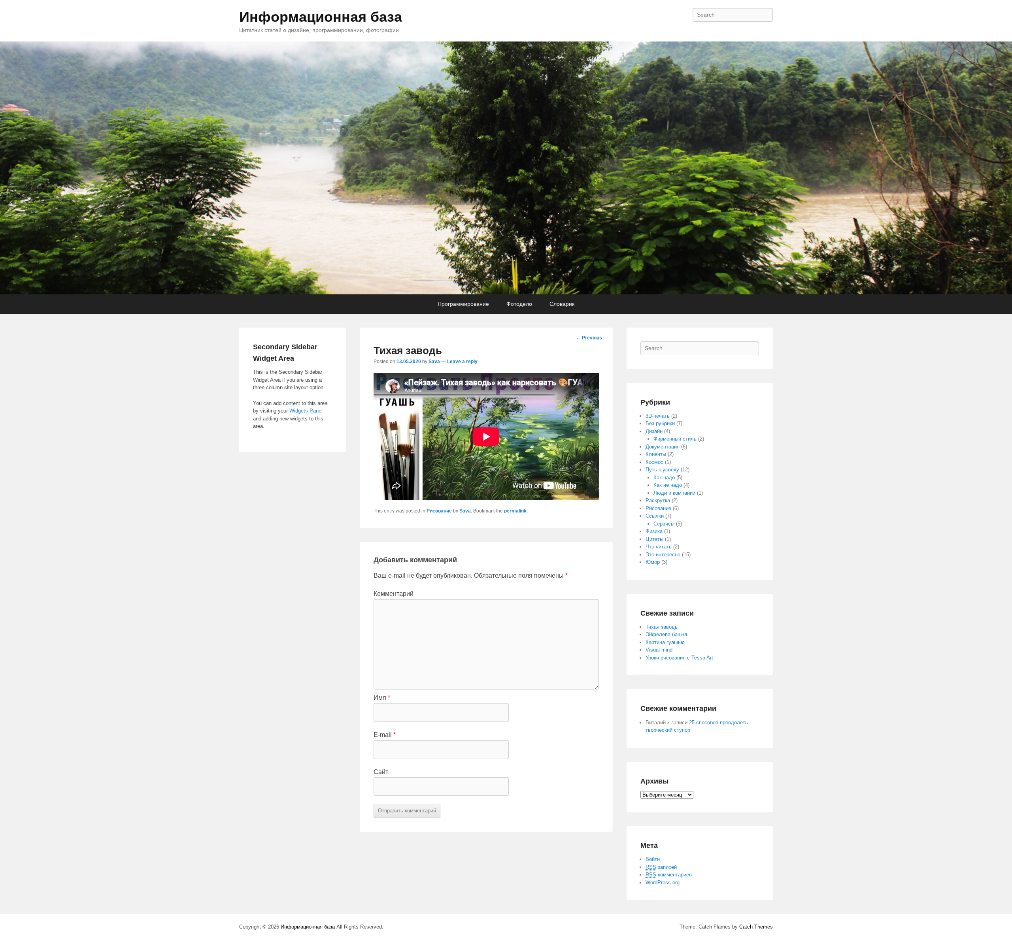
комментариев (669, 875)
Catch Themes (756, 927)
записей (661, 867)
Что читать (659, 547)
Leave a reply (462, 361)
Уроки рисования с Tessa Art (679, 658)
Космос (654, 462)
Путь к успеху (662, 470)
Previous (589, 338)
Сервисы (663, 524)
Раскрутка (658, 500)
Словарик (561, 304)
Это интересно (663, 555)
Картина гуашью (665, 642)
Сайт (381, 772)
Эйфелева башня (666, 634)
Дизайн (654, 431)
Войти (653, 859)
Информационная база (320, 17)
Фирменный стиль (675, 439)
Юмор (653, 562)
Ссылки (655, 516)
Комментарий (393, 593)
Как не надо (667, 485)
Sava (434, 361)
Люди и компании (674, 493)
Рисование (439, 511)
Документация (663, 447)
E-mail (385, 734)
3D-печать (658, 416)
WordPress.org (663, 882)
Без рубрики (660, 423)
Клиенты (656, 454)
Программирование (463, 304)
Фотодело (519, 304)
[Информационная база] (506, 167)
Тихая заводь (662, 627)
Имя (382, 697)
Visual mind (659, 650)
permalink (515, 511)
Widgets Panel (306, 411)
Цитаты (654, 539)
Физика (654, 531)
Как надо (664, 477)
